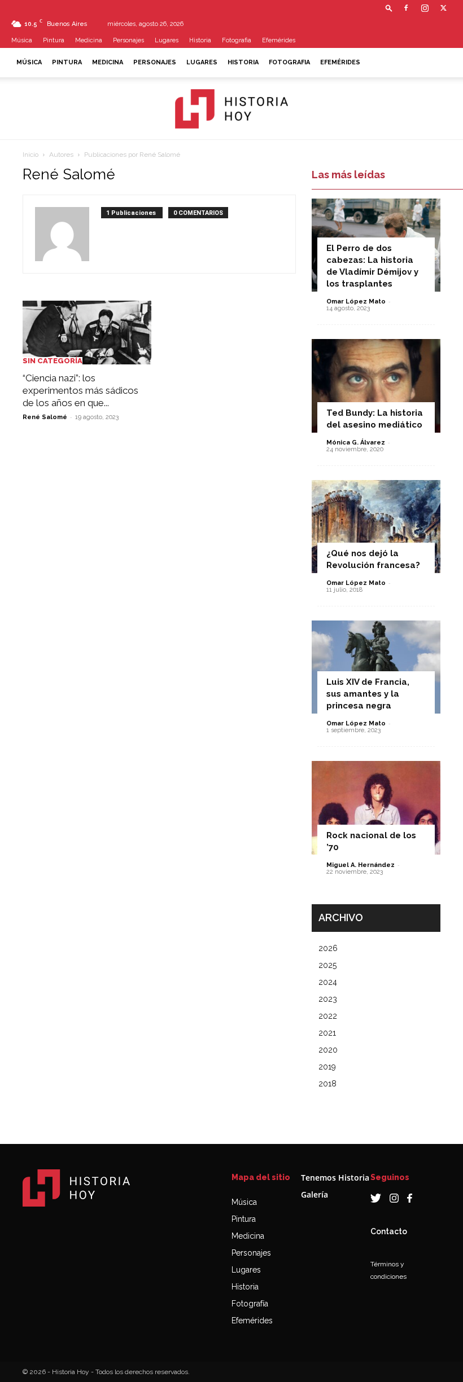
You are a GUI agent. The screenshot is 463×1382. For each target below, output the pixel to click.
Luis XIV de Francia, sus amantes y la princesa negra (367, 694)
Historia (200, 40)
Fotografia (236, 40)
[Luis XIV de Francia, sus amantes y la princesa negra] (376, 667)
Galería (314, 1194)
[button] (389, 7)
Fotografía (249, 1303)
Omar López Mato (356, 301)
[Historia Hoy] (231, 109)
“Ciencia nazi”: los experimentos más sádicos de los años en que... (80, 390)
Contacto (388, 1231)
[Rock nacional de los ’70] (376, 807)
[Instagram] (424, 8)
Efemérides (278, 40)
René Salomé (45, 417)
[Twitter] (443, 8)
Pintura (53, 40)
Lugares (166, 40)
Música (21, 40)
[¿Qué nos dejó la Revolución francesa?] (376, 526)
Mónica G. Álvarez (355, 442)
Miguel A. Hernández (360, 865)
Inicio (30, 155)
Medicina (88, 40)
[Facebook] (406, 8)
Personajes (128, 40)
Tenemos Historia (335, 1177)
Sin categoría (52, 360)
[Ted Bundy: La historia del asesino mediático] (376, 385)
